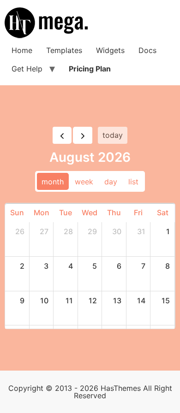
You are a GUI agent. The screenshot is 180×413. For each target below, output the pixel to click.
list (133, 181)
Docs (147, 50)
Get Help (27, 68)
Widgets (110, 50)
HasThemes (121, 388)
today (112, 135)
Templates (64, 50)
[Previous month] (62, 135)
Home (22, 50)
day (110, 181)
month (53, 181)
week (84, 181)
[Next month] (82, 135)
